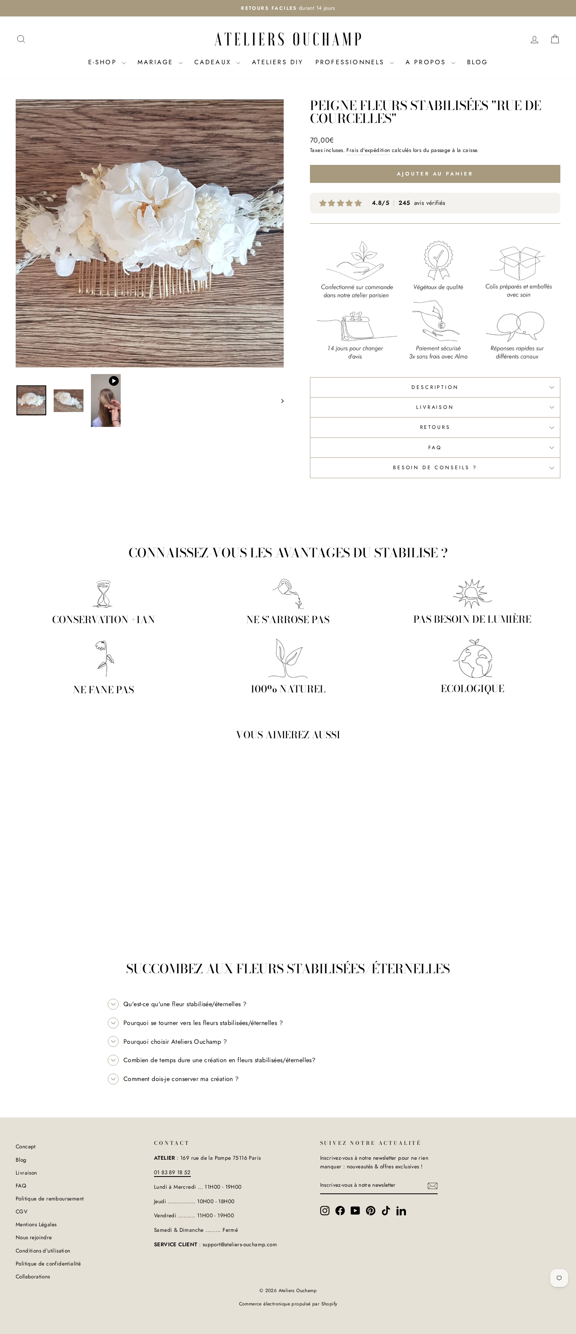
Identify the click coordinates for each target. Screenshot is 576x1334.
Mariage (157, 62)
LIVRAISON (435, 407)
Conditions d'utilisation (43, 1250)
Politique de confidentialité (48, 1263)
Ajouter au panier (80, 879)
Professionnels (351, 62)
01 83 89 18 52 (172, 1172)
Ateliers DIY (277, 62)
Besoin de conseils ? (435, 467)
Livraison (26, 1173)
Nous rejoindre (34, 1237)
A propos (427, 62)
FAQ (435, 447)
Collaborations (33, 1276)
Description (434, 387)
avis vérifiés (409, 203)
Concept (26, 1146)
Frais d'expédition (368, 150)
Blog (477, 62)
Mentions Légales (36, 1224)
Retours (435, 427)
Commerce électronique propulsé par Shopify (288, 1303)
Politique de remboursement (49, 1198)
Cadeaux (214, 62)
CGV (21, 1211)
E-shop (104, 62)
